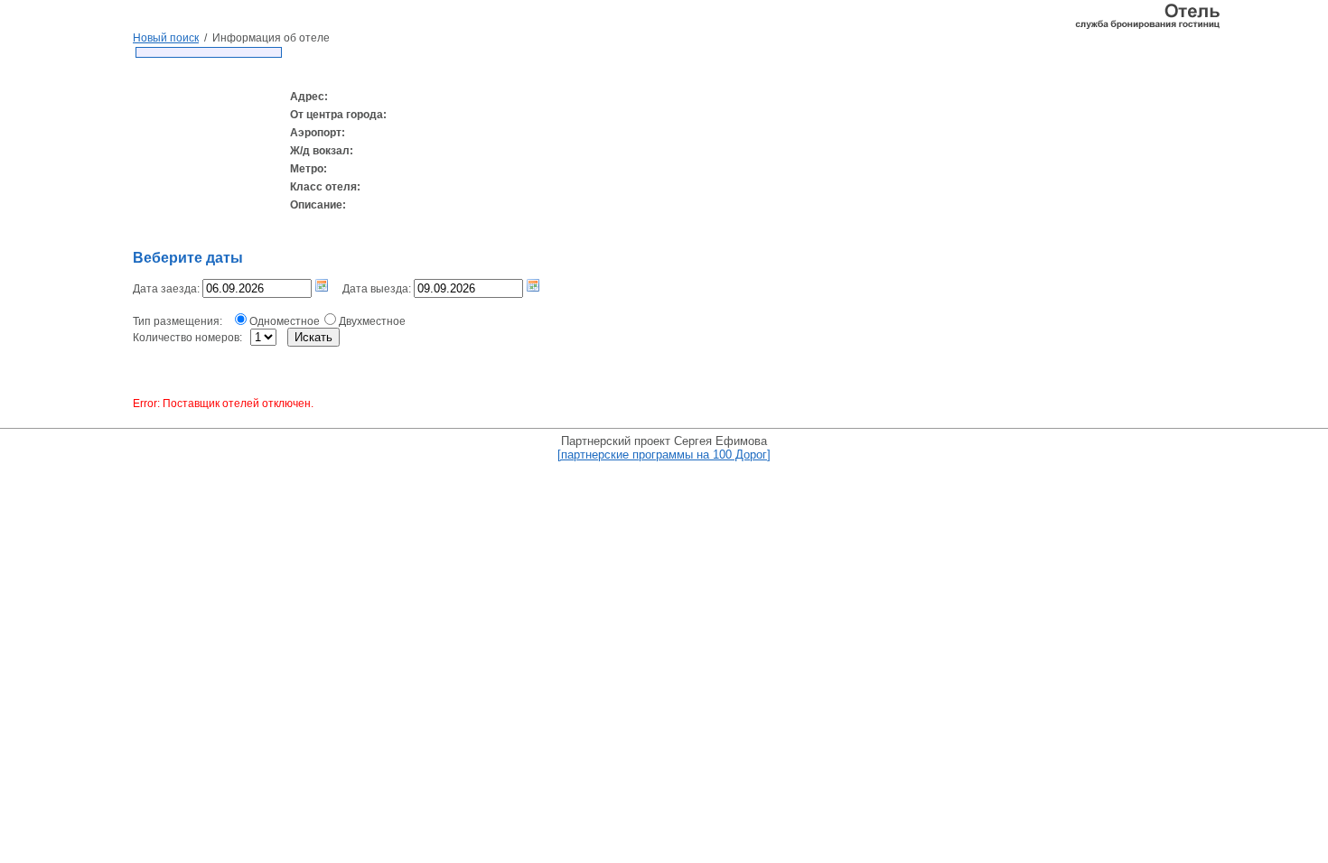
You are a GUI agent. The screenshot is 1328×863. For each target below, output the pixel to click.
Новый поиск (166, 38)
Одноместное (284, 321)
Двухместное (372, 321)
